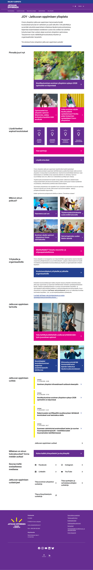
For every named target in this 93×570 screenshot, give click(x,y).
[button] (81, 6)
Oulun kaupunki (72, 533)
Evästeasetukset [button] (72, 521)
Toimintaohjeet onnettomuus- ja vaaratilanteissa (76, 529)
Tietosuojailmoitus (72, 518)
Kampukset (71, 526)
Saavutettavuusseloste (74, 515)
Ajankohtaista (41, 11)
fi (75, 7)
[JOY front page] (40, 6)
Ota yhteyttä (50, 11)
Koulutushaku (11, 11)
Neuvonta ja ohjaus (31, 11)
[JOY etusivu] (17, 530)
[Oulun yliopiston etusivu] (46, 1)
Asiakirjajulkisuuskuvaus (74, 523)
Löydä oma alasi (20, 11)
